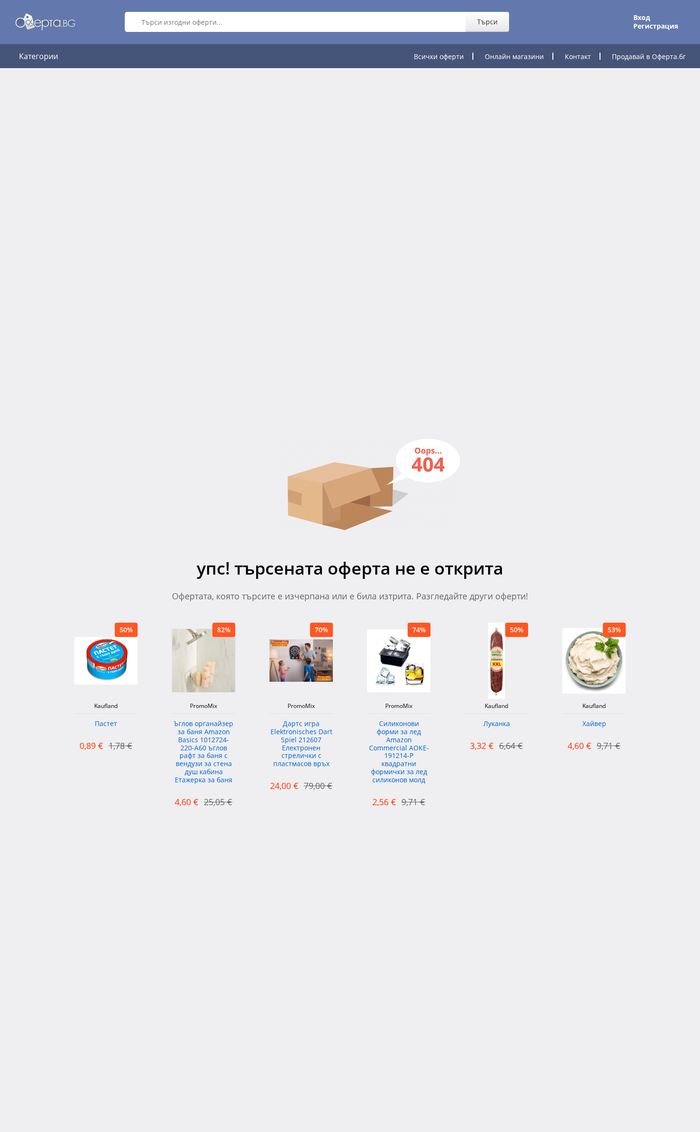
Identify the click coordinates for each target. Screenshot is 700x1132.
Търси (487, 21)
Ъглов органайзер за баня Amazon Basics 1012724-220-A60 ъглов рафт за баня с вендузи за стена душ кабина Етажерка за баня (203, 752)
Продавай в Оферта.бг (649, 56)
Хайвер (594, 724)
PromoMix (203, 706)
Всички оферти (439, 56)
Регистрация (655, 26)
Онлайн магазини (514, 56)
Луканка (496, 724)
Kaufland (106, 706)
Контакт (578, 56)
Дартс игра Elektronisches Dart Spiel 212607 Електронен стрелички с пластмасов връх (301, 744)
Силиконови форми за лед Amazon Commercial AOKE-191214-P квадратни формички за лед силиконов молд (399, 752)
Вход (641, 17)
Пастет (106, 724)
